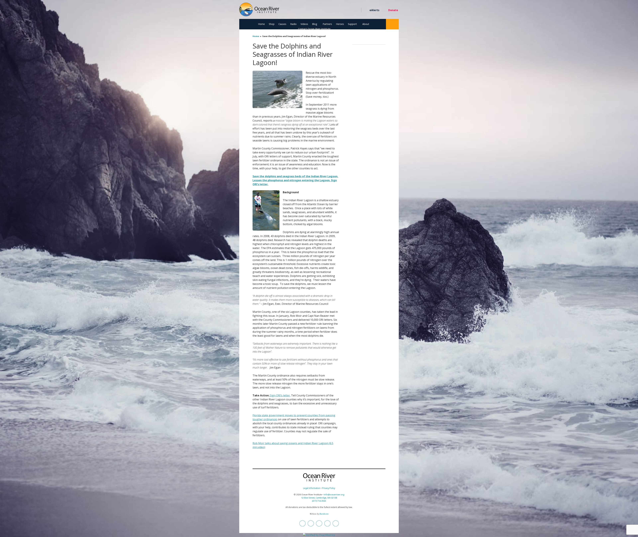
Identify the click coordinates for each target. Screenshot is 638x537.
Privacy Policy (328, 488)
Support (352, 24)
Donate (393, 10)
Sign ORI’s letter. (279, 395)
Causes (282, 24)
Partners (327, 24)
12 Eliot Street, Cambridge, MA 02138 (319, 497)
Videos (304, 24)
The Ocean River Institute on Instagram (339, 10)
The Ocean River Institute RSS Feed (351, 10)
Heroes (340, 24)
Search (392, 24)
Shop (271, 24)
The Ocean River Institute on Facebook (327, 10)
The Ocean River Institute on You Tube (345, 10)
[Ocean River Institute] (259, 10)
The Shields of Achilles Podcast (357, 10)
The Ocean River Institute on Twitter (333, 10)
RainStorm (323, 513)
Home (261, 24)
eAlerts (374, 10)
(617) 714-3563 (319, 500)
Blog (314, 24)
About (365, 24)
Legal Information (311, 488)
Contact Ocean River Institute (314, 28)
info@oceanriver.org (334, 494)
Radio (293, 24)
